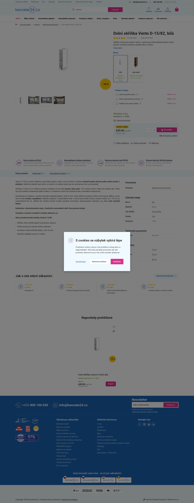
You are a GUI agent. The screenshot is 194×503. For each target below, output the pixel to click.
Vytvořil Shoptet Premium (156, 499)
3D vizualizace (62, 466)
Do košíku (168, 130)
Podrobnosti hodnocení (125, 38)
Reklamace (35, 2)
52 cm (154, 254)
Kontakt (99, 2)
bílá (153, 202)
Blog (99, 433)
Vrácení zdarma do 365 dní (67, 437)
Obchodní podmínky (65, 2)
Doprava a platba (22, 2)
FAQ (43, 2)
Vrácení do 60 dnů (63, 462)
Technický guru (62, 453)
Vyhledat (115, 10)
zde (56, 213)
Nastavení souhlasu (99, 262)
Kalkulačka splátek (170, 136)
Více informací (81, 261)
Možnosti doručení (123, 120)
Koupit (110, 384)
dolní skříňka (156, 212)
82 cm (154, 259)
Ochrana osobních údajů (84, 2)
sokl (101, 201)
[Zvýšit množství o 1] (154, 129)
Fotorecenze (61, 456)
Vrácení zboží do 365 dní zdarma (159, 160)
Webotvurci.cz (173, 499)
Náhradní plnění (62, 424)
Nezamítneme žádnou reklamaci (77, 160)
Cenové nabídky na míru (66, 433)
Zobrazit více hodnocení (165, 276)
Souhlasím (117, 262)
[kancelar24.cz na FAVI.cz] (19, 430)
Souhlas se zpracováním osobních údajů (113, 443)
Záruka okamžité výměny (66, 459)
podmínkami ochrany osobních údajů (145, 412)
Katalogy (51, 2)
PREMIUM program (64, 446)
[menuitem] (18, 18)
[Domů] (16, 24)
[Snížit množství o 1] (147, 129)
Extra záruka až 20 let (32, 160)
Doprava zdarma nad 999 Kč (116, 160)
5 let (153, 216)
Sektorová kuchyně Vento (161, 188)
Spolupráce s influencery (107, 453)
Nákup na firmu (62, 430)
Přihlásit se (170, 404)
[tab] (21, 173)
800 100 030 (35, 405)
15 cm (154, 250)
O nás (99, 424)
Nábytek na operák (63, 449)
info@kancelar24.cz (73, 405)
